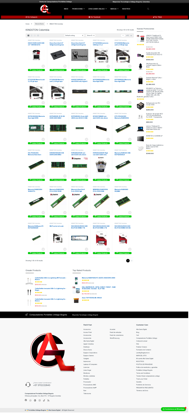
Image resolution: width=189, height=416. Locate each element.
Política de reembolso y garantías (146, 367)
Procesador (87, 382)
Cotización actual (141, 341)
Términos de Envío (142, 390)
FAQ (137, 344)
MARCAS (113, 9)
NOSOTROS (126, 9)
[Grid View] (28, 36)
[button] (148, 9)
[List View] (35, 36)
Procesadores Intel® (89, 388)
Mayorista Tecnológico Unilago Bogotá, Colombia (131, 2)
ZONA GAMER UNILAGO (96, 9)
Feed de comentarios (116, 335)
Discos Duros (39, 24)
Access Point (87, 332)
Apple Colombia (88, 344)
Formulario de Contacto (143, 350)
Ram (84, 390)
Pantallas (86, 379)
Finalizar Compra (141, 347)
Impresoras (87, 361)
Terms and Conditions (143, 373)
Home (27, 24)
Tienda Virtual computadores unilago (148, 376)
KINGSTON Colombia (34, 40)
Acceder (112, 329)
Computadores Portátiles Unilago (146, 338)
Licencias (86, 367)
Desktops (86, 347)
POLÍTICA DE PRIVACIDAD (144, 364)
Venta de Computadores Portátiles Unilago (55, 2)
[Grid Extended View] (31, 36)
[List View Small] (38, 36)
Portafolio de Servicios (143, 385)
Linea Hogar (87, 370)
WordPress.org (114, 338)
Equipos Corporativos (90, 353)
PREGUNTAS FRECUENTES (144, 388)
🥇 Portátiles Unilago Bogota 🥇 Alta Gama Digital (43, 410)
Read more (43, 66)
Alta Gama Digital (88, 341)
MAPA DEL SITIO (141, 355)
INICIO (66, 9)
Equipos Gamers (88, 355)
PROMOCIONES (77, 9)
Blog (137, 332)
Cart (137, 335)
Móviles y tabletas (89, 376)
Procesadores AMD (89, 385)
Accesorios (87, 329)
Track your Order (141, 379)
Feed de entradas (115, 332)
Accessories (87, 335)
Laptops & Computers (90, 364)
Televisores (87, 393)
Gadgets (86, 358)
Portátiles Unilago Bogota (144, 370)
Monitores (86, 373)
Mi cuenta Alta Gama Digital (144, 358)
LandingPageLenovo (143, 353)
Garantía (138, 382)
